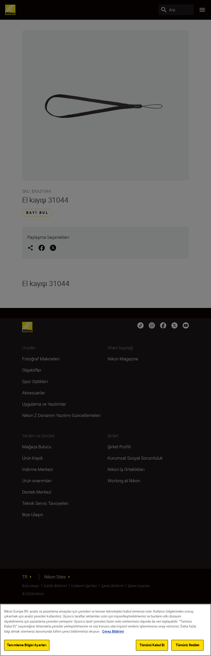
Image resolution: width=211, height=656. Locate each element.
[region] (105, 630)
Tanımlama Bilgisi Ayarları (27, 645)
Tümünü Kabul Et (152, 645)
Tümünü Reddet (187, 645)
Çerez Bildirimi (113, 631)
